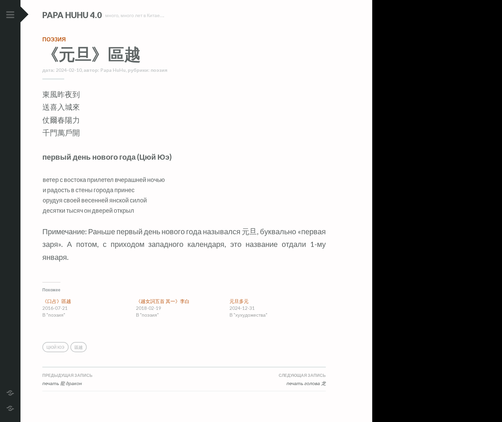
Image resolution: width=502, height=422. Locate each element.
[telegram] (10, 392)
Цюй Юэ (55, 347)
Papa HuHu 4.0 (72, 15)
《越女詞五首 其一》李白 (163, 301)
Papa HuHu (113, 70)
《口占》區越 (56, 301)
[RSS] (10, 407)
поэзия (54, 39)
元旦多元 (239, 301)
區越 (78, 347)
